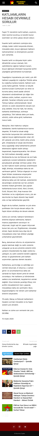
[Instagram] (19, 427)
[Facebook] (4, 332)
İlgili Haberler (7, 354)
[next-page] (6, 415)
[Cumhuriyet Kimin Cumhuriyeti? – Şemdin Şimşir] (7, 361)
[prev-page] (3, 415)
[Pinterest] (14, 332)
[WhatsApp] (18, 332)
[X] (9, 332)
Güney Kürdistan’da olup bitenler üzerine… (10, 345)
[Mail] (25, 427)
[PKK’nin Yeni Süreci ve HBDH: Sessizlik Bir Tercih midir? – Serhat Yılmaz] (7, 407)
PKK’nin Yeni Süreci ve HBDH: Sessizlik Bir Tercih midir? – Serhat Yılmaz (25, 407)
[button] (3, 3)
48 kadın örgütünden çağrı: (30, 345)
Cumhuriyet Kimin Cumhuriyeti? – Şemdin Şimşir (23, 361)
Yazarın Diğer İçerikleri (21, 354)
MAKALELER (5, 11)
